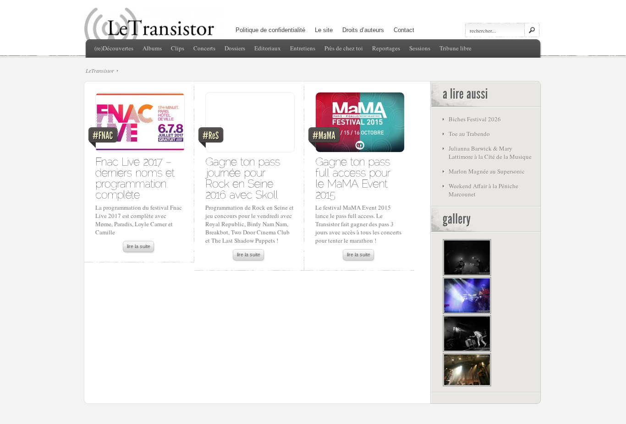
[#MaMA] (359, 124)
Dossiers (235, 48)
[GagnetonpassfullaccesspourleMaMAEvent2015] (354, 177)
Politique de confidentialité (270, 30)
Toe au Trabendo (469, 134)
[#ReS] (249, 124)
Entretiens (302, 48)
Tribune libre (455, 48)
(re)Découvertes (113, 48)
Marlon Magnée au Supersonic (487, 171)
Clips (177, 48)
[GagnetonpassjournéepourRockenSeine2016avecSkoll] (244, 177)
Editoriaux (267, 48)
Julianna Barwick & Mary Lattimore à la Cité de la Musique (490, 152)
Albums (152, 48)
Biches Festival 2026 (475, 119)
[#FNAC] (139, 124)
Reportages (386, 48)
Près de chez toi (343, 48)
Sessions (419, 48)
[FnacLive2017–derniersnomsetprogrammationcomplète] (136, 177)
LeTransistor (100, 70)
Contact (404, 30)
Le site (324, 30)
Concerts (204, 48)
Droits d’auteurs (363, 30)
